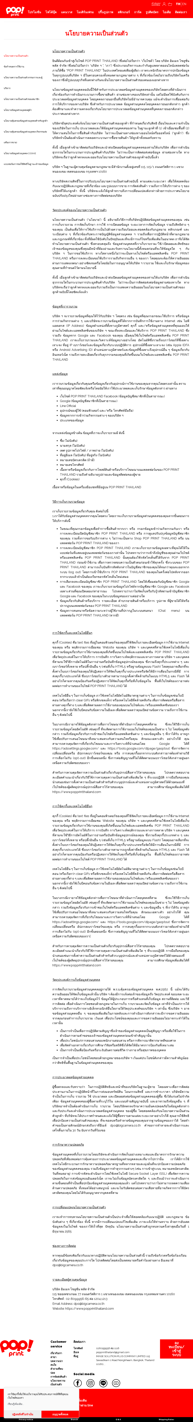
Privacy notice (26, 1419)
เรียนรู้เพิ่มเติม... (16, 1404)
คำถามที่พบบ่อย (57, 1370)
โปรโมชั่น (34, 12)
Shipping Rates (166, 1419)
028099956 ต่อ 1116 (107, 1348)
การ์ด (137, 12)
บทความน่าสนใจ (57, 1363)
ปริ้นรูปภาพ (105, 12)
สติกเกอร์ (124, 12)
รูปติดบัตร (152, 12)
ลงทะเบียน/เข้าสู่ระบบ (177, 1349)
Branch (74, 1419)
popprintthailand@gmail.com (112, 1352)
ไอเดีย (167, 12)
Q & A (118, 1419)
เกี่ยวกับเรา (56, 1353)
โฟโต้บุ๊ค (51, 12)
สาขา (53, 1357)
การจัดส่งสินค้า (59, 1376)
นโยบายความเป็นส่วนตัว (58, 1382)
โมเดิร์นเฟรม (85, 12)
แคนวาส (66, 12)
